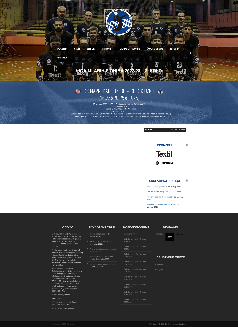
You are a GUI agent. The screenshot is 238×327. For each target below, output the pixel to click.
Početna (62, 48)
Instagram (159, 269)
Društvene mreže (130, 234)
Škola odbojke (155, 48)
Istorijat (175, 48)
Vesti (77, 48)
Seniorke (107, 48)
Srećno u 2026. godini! (156, 186)
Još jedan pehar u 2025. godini (102, 264)
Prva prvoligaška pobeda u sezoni (160, 197)
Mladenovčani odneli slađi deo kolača (161, 204)
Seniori (91, 48)
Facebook (159, 264)
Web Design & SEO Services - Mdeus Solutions (167, 324)
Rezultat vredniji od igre (156, 191)
